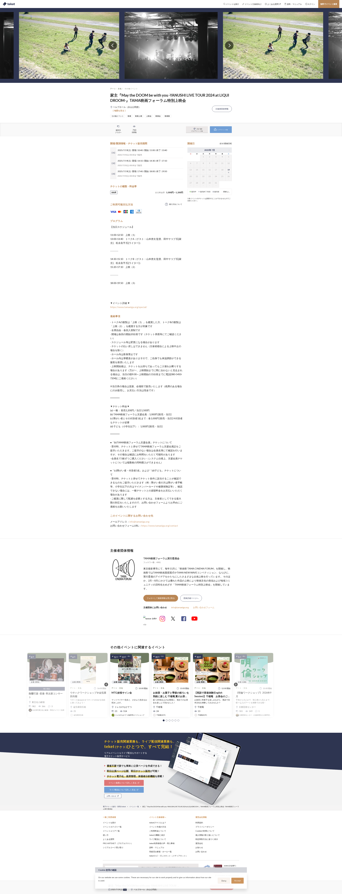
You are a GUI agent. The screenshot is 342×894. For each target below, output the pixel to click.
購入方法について (175, 204)
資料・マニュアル (156, 847)
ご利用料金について (157, 831)
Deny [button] (223, 881)
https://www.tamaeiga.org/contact (159, 525)
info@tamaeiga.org (139, 521)
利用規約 (199, 822)
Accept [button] (237, 881)
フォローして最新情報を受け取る (161, 598)
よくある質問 (108, 839)
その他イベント (131, 89)
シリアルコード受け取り (113, 847)
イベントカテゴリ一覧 (112, 827)
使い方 (105, 835)
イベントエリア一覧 (111, 831)
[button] (164, 720)
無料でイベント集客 (328, 4)
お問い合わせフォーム (203, 607)
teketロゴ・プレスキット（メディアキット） (168, 856)
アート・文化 (116, 89)
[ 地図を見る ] (119, 110)
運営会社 (199, 843)
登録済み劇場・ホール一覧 (160, 851)
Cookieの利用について (204, 831)
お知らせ (199, 847)
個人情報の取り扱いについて (207, 835)
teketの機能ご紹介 (157, 835)
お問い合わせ (201, 851)
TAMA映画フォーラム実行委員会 (161, 558)
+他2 (125, 889)
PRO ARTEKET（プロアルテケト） (118, 843)
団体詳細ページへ (191, 598)
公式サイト (150, 620)
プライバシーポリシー (204, 827)
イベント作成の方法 (157, 827)
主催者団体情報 (221, 109)
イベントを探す (109, 822)
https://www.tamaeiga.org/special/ (128, 307)
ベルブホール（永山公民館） (146, 889)
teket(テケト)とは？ (157, 822)
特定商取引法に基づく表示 (206, 839)
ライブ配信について (157, 839)
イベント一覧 (134, 807)
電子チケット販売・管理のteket (114, 807)
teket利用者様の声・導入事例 (161, 843)
